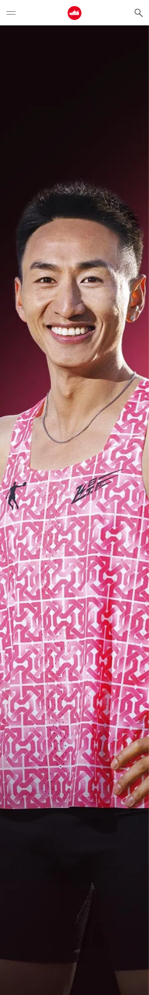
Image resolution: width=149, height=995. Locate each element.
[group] (74, 510)
